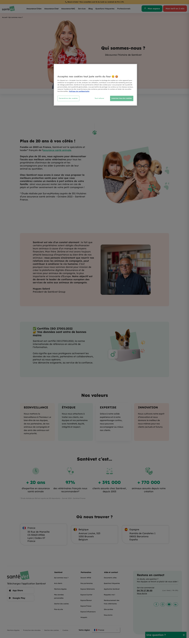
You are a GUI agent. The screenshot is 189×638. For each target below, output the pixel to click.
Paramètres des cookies (68, 98)
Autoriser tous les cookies (121, 98)
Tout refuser (99, 98)
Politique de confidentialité (79, 91)
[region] (95, 85)
